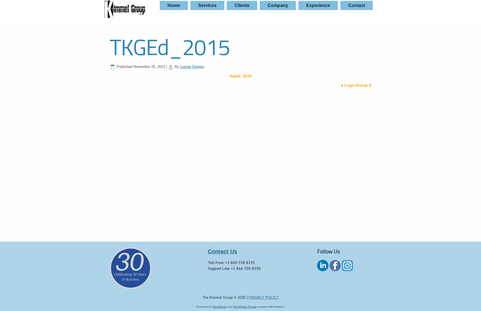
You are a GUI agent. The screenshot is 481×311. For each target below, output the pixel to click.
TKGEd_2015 (170, 47)
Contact (356, 5)
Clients (242, 5)
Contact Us (222, 251)
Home (174, 5)
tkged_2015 (241, 76)
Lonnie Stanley (192, 67)
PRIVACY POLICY (264, 297)
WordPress (219, 306)
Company (278, 5)
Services (207, 5)
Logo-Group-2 (357, 85)
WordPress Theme (245, 306)
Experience (318, 5)
